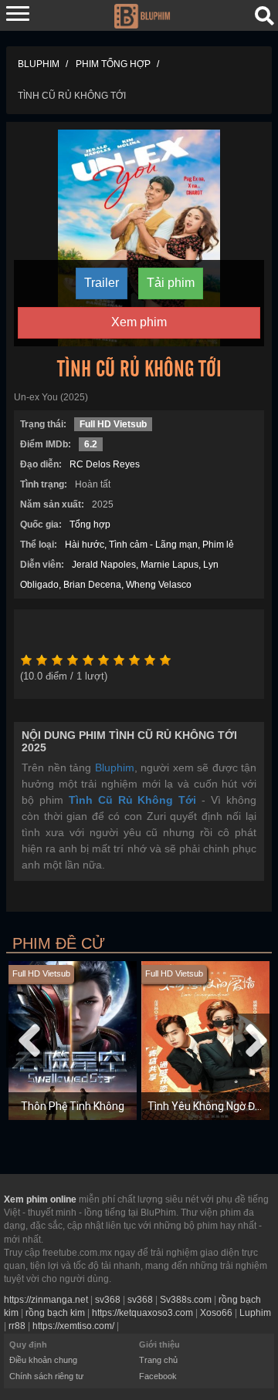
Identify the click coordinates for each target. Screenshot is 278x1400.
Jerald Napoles (104, 564)
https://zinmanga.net (46, 1299)
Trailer (101, 282)
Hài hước (84, 544)
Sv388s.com (186, 1299)
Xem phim (139, 322)
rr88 (16, 1326)
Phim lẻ (218, 544)
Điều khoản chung (43, 1360)
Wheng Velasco (159, 584)
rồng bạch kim (55, 1312)
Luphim (255, 1312)
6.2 (90, 444)
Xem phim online (40, 1199)
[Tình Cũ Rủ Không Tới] (139, 237)
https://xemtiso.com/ (73, 1326)
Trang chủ (158, 1360)
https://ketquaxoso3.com (142, 1312)
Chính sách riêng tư (46, 1376)
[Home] (142, 14)
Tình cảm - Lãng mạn (153, 544)
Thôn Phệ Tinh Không (72, 1106)
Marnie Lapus (169, 564)
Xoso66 (216, 1312)
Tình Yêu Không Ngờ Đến (206, 1106)
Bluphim (114, 767)
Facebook (158, 1376)
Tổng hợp (90, 524)
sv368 (107, 1299)
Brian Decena (92, 584)
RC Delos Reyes (105, 464)
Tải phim (171, 282)
